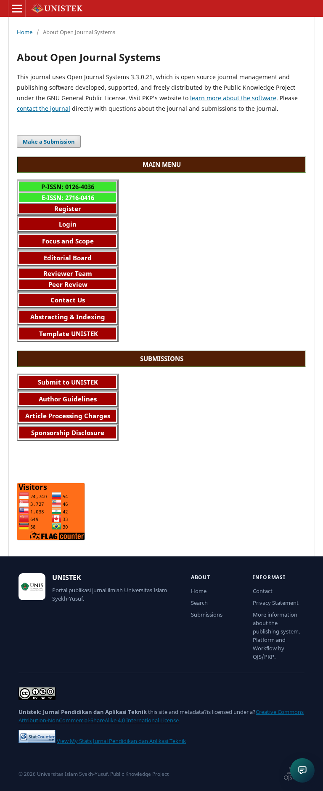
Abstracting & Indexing (67, 317)
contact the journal (43, 108)
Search (199, 603)
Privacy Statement (276, 603)
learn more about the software (233, 98)
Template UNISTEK (67, 333)
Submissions (206, 614)
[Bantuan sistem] (302, 770)
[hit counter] (37, 741)
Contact (263, 591)
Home (24, 32)
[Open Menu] (16, 8)
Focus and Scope (68, 241)
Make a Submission (49, 141)
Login (68, 224)
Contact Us (67, 300)
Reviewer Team (67, 273)
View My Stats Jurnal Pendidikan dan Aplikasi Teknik (121, 741)
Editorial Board (68, 258)
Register (67, 208)
